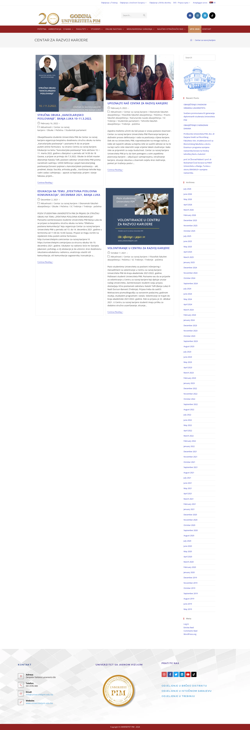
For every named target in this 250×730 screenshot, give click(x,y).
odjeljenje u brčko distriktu (184, 685)
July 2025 (187, 236)
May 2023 (188, 362)
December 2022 (190, 388)
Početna (59, 130)
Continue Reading (45, 182)
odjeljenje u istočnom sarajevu (187, 690)
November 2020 (190, 519)
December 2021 (190, 451)
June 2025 (188, 241)
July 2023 (187, 351)
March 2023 (189, 372)
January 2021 (189, 509)
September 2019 (191, 593)
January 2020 (189, 572)
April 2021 (188, 493)
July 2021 (187, 477)
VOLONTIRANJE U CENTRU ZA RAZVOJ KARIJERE (138, 248)
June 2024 (188, 294)
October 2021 (189, 462)
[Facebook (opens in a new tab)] (190, 15)
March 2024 (189, 309)
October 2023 (189, 336)
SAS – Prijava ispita (180, 2)
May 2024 (188, 299)
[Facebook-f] (170, 674)
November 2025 (190, 225)
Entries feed (189, 627)
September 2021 (191, 467)
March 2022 (189, 435)
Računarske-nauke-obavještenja (145, 118)
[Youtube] (188, 674)
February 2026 (190, 215)
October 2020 (189, 525)
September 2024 (191, 283)
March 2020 (189, 561)
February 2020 (190, 567)
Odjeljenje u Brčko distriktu (160, 2)
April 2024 (188, 304)
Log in (186, 624)
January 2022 (189, 446)
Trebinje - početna (131, 124)
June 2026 (188, 194)
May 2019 (188, 609)
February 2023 (190, 378)
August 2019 (189, 598)
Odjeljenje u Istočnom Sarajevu (132, 2)
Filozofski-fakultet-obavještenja (137, 114)
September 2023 (191, 341)
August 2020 (189, 535)
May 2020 (188, 551)
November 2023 (190, 330)
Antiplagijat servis (200, 2)
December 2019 (190, 577)
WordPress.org (190, 634)
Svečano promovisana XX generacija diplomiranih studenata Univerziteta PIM (199, 116)
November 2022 (190, 393)
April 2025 (188, 252)
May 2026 (188, 199)
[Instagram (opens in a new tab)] (197, 15)
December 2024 (190, 267)
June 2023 (188, 357)
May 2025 (188, 246)
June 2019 (188, 604)
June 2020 (188, 546)
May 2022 (188, 425)
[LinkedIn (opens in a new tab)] (205, 15)
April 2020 (188, 556)
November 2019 (190, 583)
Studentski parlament (75, 130)
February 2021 (190, 504)
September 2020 (191, 530)
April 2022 (188, 430)
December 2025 (190, 220)
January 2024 (189, 320)
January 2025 (189, 262)
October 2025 (189, 231)
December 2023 (190, 325)
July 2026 (187, 189)
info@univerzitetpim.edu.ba (39, 694)
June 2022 (188, 420)
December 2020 (190, 514)
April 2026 (188, 204)
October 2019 (189, 588)
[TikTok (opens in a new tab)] (212, 15)
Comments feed (190, 631)
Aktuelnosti (46, 127)
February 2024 (190, 315)
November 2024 (190, 273)
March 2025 (189, 257)
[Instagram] (164, 674)
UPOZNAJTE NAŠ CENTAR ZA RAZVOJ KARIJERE (137, 103)
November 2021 (190, 456)
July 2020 (187, 541)
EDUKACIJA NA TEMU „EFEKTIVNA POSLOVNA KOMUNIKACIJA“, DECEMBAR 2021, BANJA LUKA (68, 193)
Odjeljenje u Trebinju (109, 2)
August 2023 (189, 346)
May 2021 (188, 488)
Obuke (50, 130)
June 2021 (188, 483)
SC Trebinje (75, 206)
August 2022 (189, 409)
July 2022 (187, 414)
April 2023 (188, 367)
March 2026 (189, 209)
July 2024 (187, 288)
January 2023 (189, 383)
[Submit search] (144, 15)
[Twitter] (176, 674)
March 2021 (189, 499)
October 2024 (189, 278)
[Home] (191, 40)
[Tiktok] (193, 674)
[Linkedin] (182, 674)
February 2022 (190, 441)
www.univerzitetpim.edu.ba (39, 703)
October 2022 (189, 399)
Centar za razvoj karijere (205, 40)
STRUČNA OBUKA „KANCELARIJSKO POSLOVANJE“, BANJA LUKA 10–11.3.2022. (64, 116)
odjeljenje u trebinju (178, 696)
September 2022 (191, 404)
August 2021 (189, 472)
